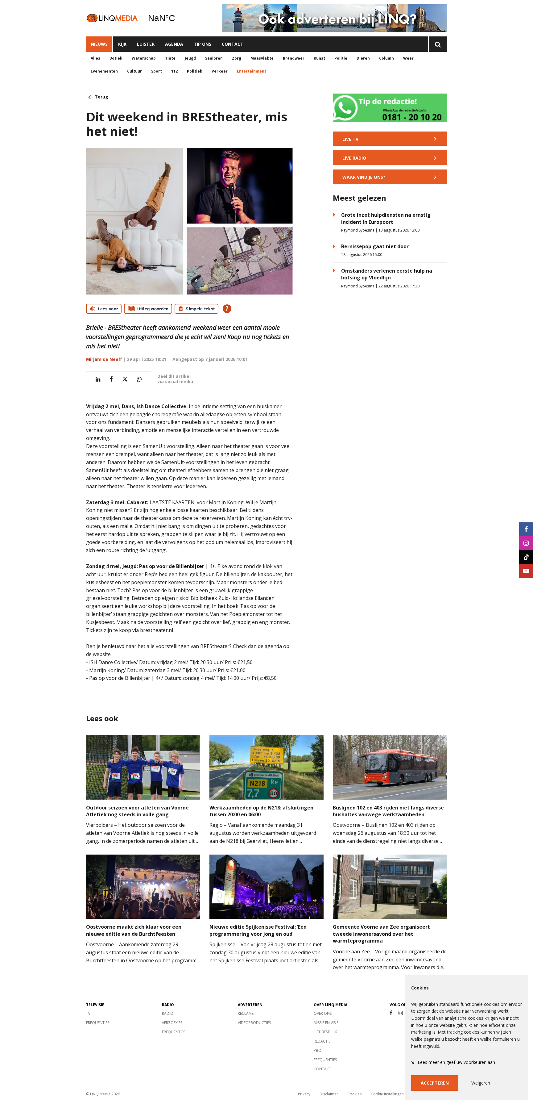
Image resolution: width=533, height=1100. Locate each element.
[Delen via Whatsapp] (139, 379)
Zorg (236, 58)
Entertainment (251, 71)
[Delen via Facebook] (111, 379)
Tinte (170, 58)
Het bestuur (325, 1032)
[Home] (112, 18)
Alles (95, 58)
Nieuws (99, 44)
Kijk (122, 44)
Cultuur (134, 71)
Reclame (246, 1013)
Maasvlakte (262, 58)
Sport (156, 71)
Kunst (319, 58)
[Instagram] (401, 1013)
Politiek (194, 71)
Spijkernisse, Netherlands (177, 18)
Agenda (174, 44)
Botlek (115, 58)
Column (386, 58)
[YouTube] (526, 571)
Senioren (214, 58)
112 (174, 71)
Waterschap (144, 58)
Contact (232, 44)
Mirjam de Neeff (104, 359)
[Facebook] (391, 1013)
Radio (167, 1013)
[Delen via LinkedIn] (98, 379)
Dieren (363, 58)
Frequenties (97, 1022)
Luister (146, 44)
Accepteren (435, 1083)
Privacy (304, 1094)
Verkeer (220, 71)
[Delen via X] (125, 379)
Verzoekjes (172, 1022)
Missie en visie (326, 1022)
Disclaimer (329, 1094)
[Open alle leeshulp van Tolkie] (227, 308)
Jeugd (190, 58)
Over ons (323, 1013)
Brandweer (293, 58)
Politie (340, 58)
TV (88, 1013)
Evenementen (104, 71)
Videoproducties (254, 1022)
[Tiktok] (526, 557)
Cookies (354, 1094)
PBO (317, 1050)
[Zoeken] (437, 44)
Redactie (322, 1041)
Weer (408, 58)
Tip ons (202, 44)
